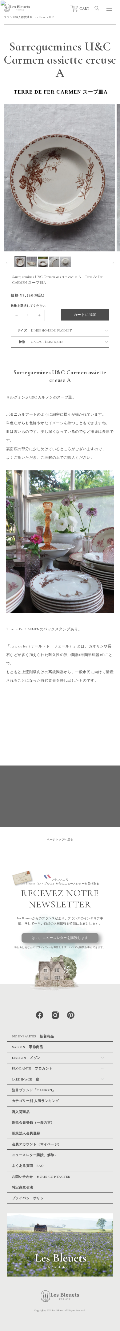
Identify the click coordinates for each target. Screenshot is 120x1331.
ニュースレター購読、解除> (34, 1155)
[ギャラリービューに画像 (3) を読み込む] (43, 261)
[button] (97, 8)
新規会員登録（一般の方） (33, 1123)
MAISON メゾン (26, 1058)
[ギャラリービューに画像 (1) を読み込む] (20, 261)
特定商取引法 (22, 1187)
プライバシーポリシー (29, 1198)
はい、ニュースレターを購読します (60, 938)
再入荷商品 (21, 1112)
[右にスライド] (113, 262)
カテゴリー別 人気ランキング (35, 1101)
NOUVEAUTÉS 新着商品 (33, 1036)
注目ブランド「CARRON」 (34, 1090)
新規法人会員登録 (26, 1133)
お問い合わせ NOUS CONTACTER (41, 1177)
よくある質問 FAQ (28, 1166)
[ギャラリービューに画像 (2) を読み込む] (31, 261)
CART (84, 8)
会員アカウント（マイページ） (37, 1144)
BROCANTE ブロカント (32, 1068)
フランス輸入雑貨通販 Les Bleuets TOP (29, 17)
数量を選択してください (28, 306)
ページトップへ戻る (60, 839)
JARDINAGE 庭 (25, 1079)
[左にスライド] (7, 262)
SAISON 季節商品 (27, 1047)
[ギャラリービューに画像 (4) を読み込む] (54, 261)
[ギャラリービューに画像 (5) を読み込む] (65, 261)
